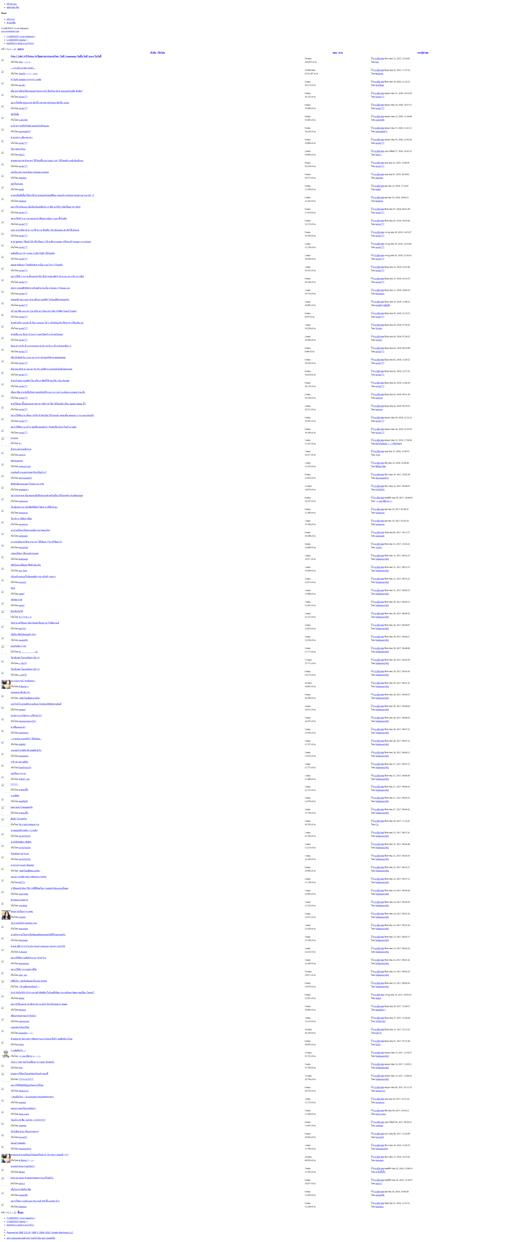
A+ (20, 443)
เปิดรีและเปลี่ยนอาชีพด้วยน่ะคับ (26, 565)
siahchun (22, 178)
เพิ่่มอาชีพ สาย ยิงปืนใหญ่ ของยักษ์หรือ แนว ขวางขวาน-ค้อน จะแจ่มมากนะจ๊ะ (48, 392)
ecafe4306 (23, 120)
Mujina (22, 1172)
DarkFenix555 (25, 767)
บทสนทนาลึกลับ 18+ (20, 692)
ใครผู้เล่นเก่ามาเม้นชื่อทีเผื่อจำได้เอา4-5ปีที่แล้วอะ (34, 507)
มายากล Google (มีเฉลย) (22, 865)
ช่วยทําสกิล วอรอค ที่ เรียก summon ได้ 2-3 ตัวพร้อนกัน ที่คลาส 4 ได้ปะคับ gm (47, 323)
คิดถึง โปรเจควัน (19, 819)
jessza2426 (23, 547)
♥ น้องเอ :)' (24, 686)
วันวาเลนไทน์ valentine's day (24, 923)
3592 (35, 74)
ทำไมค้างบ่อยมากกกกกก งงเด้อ (26, 79)
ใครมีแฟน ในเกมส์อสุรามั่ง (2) (25, 657)
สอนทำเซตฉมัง (18, 1143)
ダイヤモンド (25, 617)
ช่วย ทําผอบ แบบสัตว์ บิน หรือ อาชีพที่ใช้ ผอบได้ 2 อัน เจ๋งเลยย (40, 380)
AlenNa (22, 73)
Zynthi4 (22, 917)
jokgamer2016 (25, 1149)
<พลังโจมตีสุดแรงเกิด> (29, 698)
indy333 (22, 628)
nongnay (22, 1102)
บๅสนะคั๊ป (23, 790)
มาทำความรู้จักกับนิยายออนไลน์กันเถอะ (30, 126)
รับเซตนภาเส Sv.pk (20, 853)
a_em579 (23, 663)
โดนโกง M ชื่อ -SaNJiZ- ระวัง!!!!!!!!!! (28, 1120)
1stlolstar (22, 1125)
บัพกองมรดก (17, 461)
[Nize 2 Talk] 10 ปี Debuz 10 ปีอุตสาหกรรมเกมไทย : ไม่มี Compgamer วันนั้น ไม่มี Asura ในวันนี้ (56, 56)
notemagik (23, 536)
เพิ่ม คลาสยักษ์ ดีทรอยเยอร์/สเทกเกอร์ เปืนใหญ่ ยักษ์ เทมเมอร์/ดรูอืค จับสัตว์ (46, 91)
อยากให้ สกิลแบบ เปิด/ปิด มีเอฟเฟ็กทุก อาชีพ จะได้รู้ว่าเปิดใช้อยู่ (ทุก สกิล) (45, 207)
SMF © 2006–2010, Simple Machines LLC (52, 1232)
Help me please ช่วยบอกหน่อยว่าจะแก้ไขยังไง (32, 1178)
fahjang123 (23, 1091)
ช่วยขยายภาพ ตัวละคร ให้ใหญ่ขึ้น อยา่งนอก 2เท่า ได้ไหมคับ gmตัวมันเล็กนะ (47, 160)
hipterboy (23, 1206)
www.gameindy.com (10, 31)
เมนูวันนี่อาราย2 (18, 646)
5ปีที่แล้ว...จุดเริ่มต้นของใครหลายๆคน (29, 981)
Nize (21, 62)
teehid (21, 189)
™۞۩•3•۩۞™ (26, 1079)
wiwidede (23, 905)
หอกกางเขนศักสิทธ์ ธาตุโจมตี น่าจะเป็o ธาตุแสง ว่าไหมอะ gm (40, 288)
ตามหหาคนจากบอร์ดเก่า (23, 1166)
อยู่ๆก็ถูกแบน (17, 184)
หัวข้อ (153, 52)
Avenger (14, 438)
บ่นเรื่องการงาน (18, 773)
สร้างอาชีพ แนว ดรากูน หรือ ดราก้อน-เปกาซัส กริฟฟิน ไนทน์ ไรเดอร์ (43, 311)
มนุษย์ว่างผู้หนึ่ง (382, 305)
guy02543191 (25, 836)
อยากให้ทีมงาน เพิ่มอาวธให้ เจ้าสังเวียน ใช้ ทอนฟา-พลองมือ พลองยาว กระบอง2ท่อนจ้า (52, 415)
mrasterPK (23, 640)
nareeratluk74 (24, 131)
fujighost (22, 201)
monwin (379, 398)
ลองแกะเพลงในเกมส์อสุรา (23, 1108)
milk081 (22, 744)
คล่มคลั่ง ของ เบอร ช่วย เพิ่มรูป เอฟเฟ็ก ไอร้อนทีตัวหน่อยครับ (40, 299)
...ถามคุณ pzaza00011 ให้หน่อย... (26, 739)
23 (15, 49)
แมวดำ (22, 85)
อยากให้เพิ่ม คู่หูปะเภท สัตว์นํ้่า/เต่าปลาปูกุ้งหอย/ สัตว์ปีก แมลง (40, 102)
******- (14, 784)
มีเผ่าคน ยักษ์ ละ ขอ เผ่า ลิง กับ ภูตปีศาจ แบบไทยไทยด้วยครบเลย (41, 369)
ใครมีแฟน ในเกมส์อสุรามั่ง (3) (25, 669)
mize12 (22, 1183)
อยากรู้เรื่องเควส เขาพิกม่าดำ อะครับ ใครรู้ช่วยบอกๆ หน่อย (39, 1004)
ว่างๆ (377, 455)
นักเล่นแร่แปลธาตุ (19, 900)
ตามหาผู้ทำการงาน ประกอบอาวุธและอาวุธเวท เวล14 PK (38, 946)
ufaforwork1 (24, 1021)
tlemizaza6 (23, 559)
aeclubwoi (379, 1102)
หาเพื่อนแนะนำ (18, 727)
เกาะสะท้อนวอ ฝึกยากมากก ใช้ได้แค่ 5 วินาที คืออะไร (36, 542)
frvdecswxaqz (25, 466)
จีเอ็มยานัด (380, 466)
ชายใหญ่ (379, 85)
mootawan (23, 501)
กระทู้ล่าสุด (423, 52)
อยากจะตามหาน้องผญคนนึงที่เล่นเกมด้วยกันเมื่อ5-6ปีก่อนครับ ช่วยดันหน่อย (47, 495)
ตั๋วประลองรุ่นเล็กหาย (21, 449)
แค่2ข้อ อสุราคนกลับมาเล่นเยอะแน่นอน (30, 172)
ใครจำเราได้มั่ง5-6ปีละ (21, 518)
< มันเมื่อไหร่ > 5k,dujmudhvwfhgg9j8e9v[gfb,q (32, 1097)
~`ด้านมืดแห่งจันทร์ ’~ (29, 986)
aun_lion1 (23, 570)
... (12, 49)
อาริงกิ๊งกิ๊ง (380, 1172)
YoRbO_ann (24, 779)
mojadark (379, 1160)
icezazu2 (22, 582)
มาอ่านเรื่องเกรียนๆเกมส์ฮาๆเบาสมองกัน (30, 530)
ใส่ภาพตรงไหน (18, 149)
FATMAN (379, 489)
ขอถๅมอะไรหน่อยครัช (22, 807)
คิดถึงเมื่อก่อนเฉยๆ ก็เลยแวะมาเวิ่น (27, 484)
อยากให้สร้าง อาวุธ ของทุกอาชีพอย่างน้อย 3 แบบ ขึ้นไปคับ (39, 218)
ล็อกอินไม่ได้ (17, 611)
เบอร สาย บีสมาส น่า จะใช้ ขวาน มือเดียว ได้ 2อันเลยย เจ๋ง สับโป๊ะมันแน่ (45, 230)
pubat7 (22, 594)
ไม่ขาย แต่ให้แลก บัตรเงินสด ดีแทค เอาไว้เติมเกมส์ (35, 623)
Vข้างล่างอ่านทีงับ (19, 762)
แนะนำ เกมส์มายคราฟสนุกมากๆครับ (28, 877)
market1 (22, 709)
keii (377, 62)
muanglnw (23, 1033)
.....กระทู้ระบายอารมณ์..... (23, 68)
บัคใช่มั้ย (15, 114)
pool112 (22, 455)
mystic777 (23, 97)
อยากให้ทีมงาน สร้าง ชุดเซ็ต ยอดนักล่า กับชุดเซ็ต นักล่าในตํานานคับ (43, 427)
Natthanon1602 (382, 559)
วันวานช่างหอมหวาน (29, 824)
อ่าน (341, 52)
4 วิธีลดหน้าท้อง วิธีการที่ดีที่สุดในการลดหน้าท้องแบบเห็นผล (39, 888)
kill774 (22, 882)
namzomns (23, 929)
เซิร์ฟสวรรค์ (16, 600)
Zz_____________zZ (28, 652)
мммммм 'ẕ (24, 489)
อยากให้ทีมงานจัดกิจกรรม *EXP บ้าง (28, 958)
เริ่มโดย (161, 52)
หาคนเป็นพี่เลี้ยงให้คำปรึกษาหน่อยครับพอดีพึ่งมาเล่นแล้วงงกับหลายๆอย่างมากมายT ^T (52, 195)
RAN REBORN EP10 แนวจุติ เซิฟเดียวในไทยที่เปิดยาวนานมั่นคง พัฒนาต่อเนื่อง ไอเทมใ (52, 992)
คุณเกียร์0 (23, 801)
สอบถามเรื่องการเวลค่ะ (22, 911)
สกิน (13, 588)
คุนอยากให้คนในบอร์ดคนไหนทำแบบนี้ (29, 1073)
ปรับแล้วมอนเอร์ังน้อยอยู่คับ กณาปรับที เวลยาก (33, 576)
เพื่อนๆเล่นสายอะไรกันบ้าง (23, 1016)
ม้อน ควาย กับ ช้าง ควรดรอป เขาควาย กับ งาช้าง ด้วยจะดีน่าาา (41, 346)
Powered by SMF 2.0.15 (18, 1232)
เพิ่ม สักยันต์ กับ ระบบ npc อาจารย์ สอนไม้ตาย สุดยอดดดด (38, 357)
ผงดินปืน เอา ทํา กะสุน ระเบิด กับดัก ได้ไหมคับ (33, 253)
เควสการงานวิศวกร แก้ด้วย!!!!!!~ (26, 715)
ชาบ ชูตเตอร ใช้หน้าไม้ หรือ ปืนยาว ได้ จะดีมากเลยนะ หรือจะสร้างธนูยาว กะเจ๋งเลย (51, 241)
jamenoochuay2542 (27, 721)
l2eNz (21, 1044)
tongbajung (23, 733)
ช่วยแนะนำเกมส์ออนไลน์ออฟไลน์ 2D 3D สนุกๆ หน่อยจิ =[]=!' (40, 1154)
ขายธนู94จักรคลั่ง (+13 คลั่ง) (24, 830)
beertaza (22, 1010)
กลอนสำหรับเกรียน (20, 1027)
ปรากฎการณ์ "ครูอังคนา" (23, 681)
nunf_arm (23, 975)
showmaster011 (25, 478)
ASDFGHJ (380, 1021)
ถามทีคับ (15, 795)
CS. (377, 824)
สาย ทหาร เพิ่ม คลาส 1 (22, 137)
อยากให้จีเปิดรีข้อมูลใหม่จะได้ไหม (27, 1085)
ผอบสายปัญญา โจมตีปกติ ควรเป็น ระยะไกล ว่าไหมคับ (37, 265)
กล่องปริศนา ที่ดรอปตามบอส (24, 553)
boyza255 (23, 1137)
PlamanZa (379, 293)
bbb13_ (22, 154)
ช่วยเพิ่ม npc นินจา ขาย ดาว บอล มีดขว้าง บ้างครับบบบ (37, 334)
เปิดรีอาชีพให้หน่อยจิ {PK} (23, 634)
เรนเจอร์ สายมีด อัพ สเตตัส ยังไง (26, 750)
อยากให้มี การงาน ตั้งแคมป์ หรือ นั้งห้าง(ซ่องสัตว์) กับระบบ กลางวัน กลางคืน (47, 276)
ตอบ (335, 52)
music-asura (24, 1114)
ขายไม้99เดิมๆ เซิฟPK (21, 842)
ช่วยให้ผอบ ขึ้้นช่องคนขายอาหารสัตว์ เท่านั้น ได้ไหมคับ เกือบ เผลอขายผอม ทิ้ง (48, 404)
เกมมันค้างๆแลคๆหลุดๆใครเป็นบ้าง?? (29, 472)
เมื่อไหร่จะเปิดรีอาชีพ (21, 1189)
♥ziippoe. (379, 73)
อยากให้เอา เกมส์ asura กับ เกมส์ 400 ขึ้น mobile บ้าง (35, 1201)
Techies (378, 328)
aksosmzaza (24, 963)
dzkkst (21, 998)
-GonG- (378, 547)
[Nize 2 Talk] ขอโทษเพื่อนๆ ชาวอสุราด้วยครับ (32, 1062)
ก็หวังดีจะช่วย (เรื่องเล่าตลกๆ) (25, 1131)
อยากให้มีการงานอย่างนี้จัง (24, 969)
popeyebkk (23, 894)
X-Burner (23, 952)
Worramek (23, 940)
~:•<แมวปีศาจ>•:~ (383, 501)
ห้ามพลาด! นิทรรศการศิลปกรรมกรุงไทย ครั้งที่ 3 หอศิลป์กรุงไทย (41, 1039)
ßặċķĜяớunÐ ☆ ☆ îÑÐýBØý (388, 443)
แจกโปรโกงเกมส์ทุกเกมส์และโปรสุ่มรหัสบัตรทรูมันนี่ (36, 704)
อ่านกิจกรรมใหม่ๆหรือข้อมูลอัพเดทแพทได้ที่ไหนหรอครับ (38, 934)
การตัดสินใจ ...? (18, 1050)
